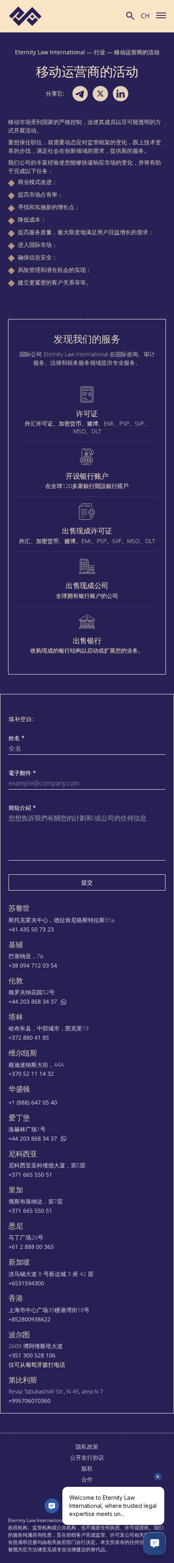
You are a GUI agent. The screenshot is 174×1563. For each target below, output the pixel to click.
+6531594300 (26, 1283)
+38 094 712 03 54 (32, 965)
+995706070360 (29, 1401)
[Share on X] (100, 93)
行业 (99, 52)
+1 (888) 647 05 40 (32, 1102)
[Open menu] (161, 15)
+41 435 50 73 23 (31, 929)
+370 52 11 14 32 (31, 1073)
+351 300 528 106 (31, 1355)
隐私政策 (87, 1446)
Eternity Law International (50, 52)
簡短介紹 (22, 807)
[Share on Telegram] (80, 93)
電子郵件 (22, 773)
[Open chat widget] (154, 1543)
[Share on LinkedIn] (120, 93)
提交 (87, 882)
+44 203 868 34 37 (32, 1001)
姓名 (16, 738)
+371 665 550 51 (30, 1174)
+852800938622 (29, 1319)
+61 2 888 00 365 (31, 1246)
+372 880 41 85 (28, 1037)
